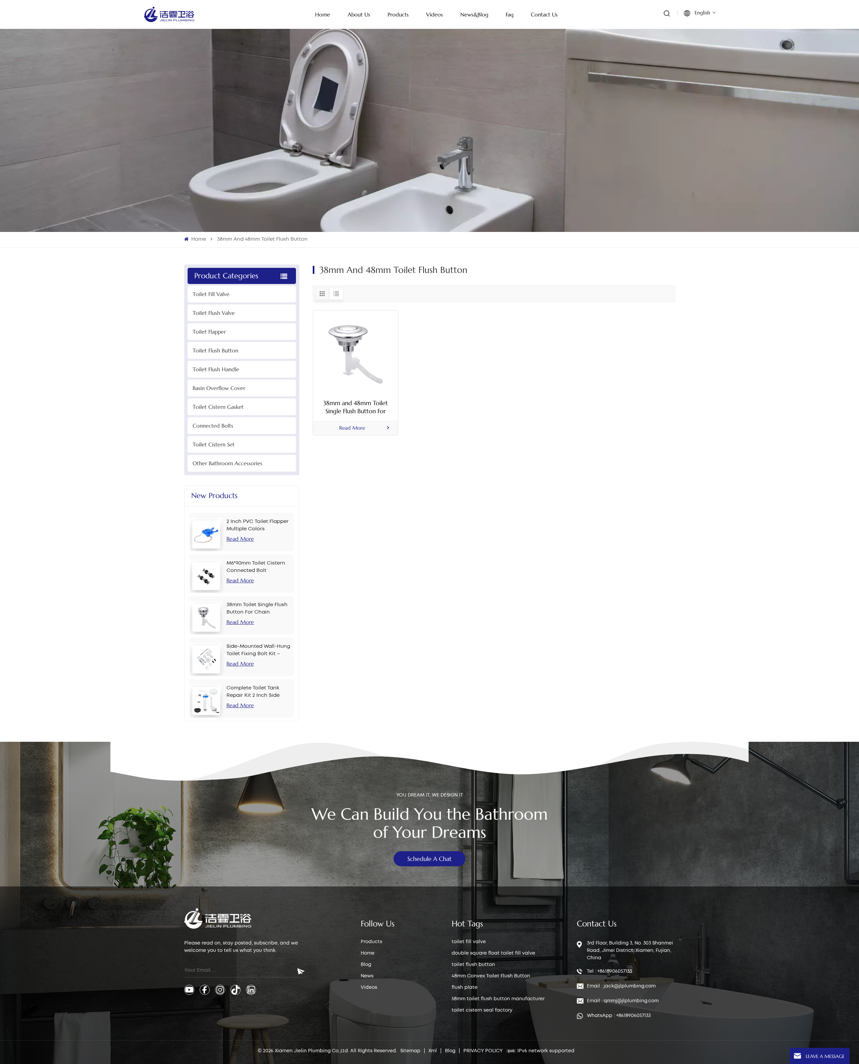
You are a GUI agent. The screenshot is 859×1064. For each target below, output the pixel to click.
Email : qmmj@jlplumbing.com (623, 1001)
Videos (369, 987)
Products (371, 942)
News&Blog (474, 14)
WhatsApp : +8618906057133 (619, 1016)
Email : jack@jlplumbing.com (621, 986)
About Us (359, 14)
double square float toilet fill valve (493, 953)
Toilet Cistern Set (214, 444)
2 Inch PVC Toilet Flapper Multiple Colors (257, 525)
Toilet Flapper (209, 331)
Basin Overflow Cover (219, 388)
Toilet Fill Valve (211, 294)
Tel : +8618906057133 (609, 971)
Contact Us (544, 14)
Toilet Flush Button (215, 350)
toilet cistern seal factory (482, 1010)
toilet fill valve (469, 942)
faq (509, 14)
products (398, 14)
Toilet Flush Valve (214, 312)
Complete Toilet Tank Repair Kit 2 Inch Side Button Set (253, 692)
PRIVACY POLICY (483, 1051)
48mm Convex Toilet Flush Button (491, 976)
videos (434, 14)
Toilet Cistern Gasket (218, 406)
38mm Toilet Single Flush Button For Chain (257, 608)
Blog (366, 965)
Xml (432, 1051)
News (367, 976)
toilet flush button (473, 965)
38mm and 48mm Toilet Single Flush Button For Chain (355, 407)
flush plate (464, 987)
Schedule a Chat (429, 859)
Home (322, 14)
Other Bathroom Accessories (227, 463)
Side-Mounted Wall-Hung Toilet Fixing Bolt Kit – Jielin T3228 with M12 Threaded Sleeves (258, 651)
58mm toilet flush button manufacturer (498, 999)
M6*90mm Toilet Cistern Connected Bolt (255, 567)
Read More (240, 538)
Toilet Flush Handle (216, 369)
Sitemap (410, 1051)
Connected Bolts (213, 425)
